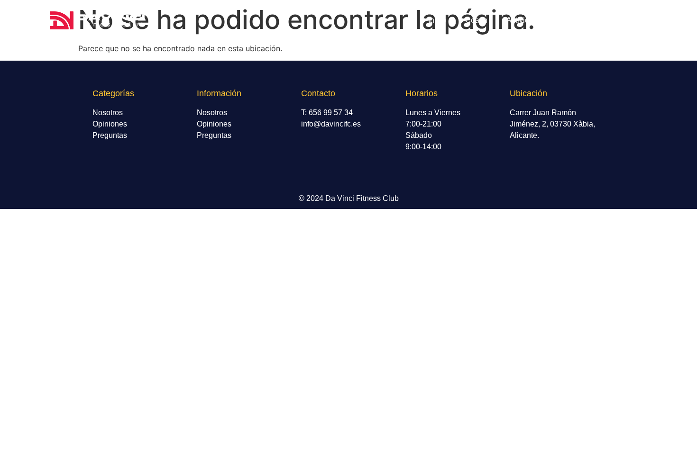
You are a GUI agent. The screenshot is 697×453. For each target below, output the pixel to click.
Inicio (437, 20)
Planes (576, 20)
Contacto (622, 20)
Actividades (526, 20)
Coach (476, 20)
